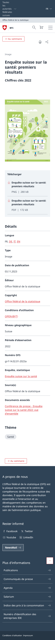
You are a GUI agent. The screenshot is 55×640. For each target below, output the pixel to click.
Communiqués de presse (18, 579)
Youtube (11, 537)
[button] (49, 560)
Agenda (8, 588)
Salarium (9, 596)
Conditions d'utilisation (12, 635)
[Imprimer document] (40, 41)
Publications (11, 570)
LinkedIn (28, 537)
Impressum (28, 635)
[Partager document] (46, 41)
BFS (11, 27)
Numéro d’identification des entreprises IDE (20, 616)
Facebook (12, 531)
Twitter (29, 531)
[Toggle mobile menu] (50, 28)
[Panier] (41, 27)
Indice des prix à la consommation (24, 605)
